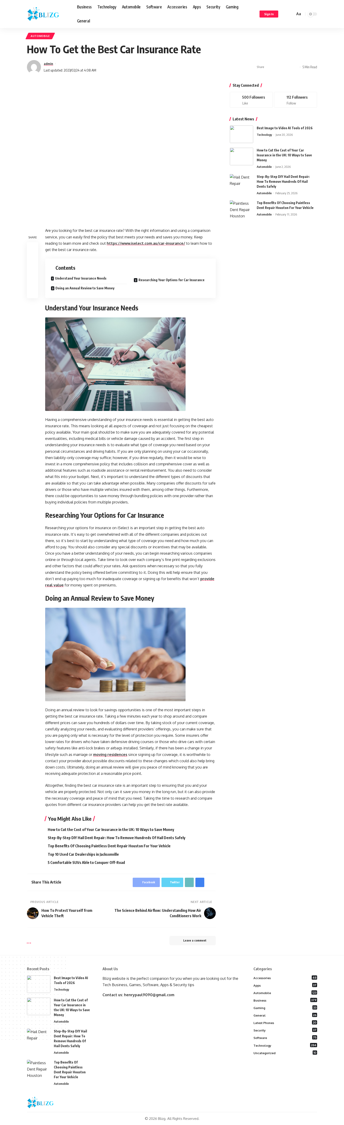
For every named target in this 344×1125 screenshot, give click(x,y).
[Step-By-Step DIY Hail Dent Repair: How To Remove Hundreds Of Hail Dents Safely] (241, 182)
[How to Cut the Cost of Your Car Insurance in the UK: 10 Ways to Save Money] (241, 156)
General (285, 1015)
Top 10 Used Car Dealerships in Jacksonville (83, 854)
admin (48, 63)
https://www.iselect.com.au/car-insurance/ (146, 243)
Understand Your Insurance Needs (80, 278)
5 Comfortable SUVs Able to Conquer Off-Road (86, 862)
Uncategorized (285, 1053)
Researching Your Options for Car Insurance (172, 280)
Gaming (285, 1008)
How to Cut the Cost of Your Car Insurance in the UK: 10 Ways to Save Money (111, 829)
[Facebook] (251, 100)
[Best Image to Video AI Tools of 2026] (241, 134)
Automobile (40, 36)
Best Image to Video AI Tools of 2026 (285, 128)
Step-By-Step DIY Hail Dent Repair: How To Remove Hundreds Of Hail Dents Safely (116, 837)
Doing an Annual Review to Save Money (84, 288)
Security (285, 1030)
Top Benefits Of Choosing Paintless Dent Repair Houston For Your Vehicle (109, 846)
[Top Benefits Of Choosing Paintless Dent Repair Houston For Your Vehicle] (241, 209)
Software (285, 1037)
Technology (264, 135)
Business (285, 1000)
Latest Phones (285, 1023)
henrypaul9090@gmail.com (149, 994)
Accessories (285, 978)
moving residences (110, 754)
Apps (285, 985)
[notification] (285, 14)
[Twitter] (295, 100)
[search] (291, 14)
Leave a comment (194, 940)
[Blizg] (48, 14)
